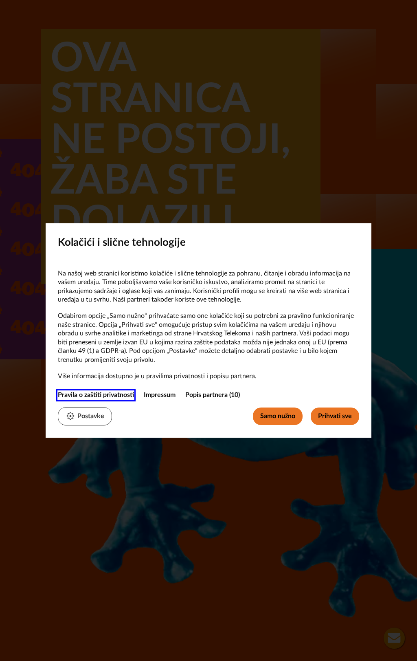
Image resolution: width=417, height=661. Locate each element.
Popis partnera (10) (212, 395)
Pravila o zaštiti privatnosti (96, 395)
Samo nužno (277, 416)
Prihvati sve (335, 416)
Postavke (90, 416)
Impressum (160, 395)
